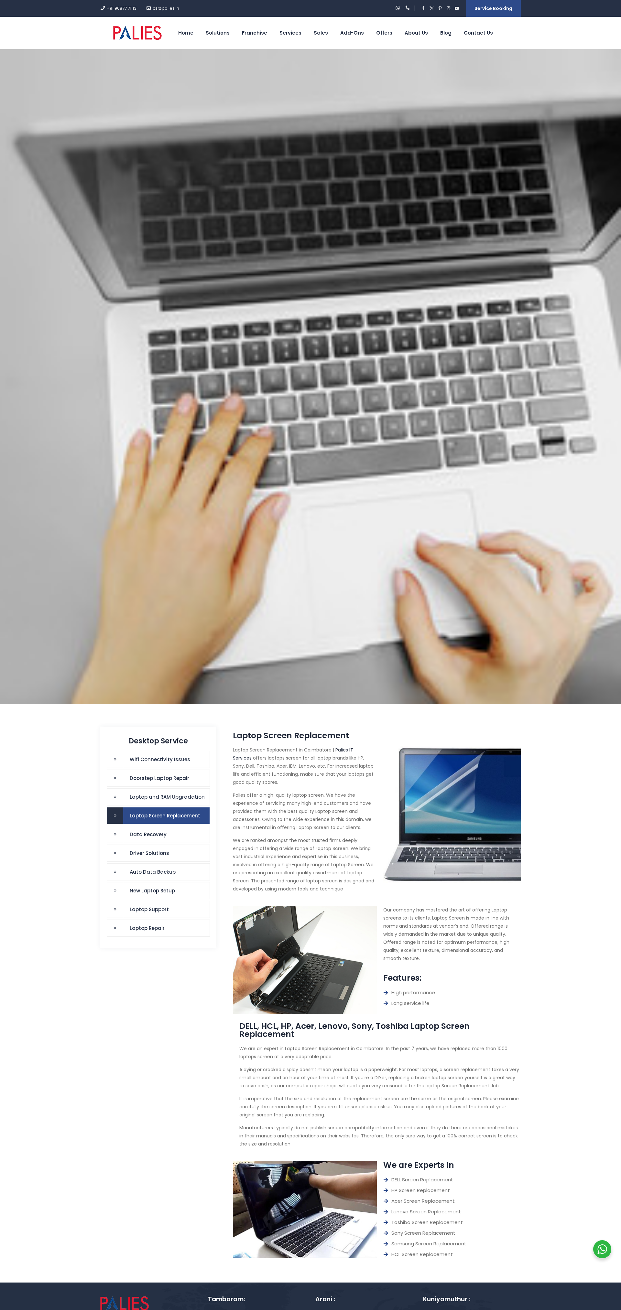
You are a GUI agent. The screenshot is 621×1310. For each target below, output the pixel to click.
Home (185, 32)
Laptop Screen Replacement (165, 815)
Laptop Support (149, 909)
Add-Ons (352, 32)
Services (290, 32)
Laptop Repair (147, 928)
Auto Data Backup (153, 871)
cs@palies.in (166, 8)
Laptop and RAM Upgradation (167, 796)
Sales (321, 32)
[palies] (137, 33)
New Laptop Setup (152, 890)
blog (446, 32)
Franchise (254, 32)
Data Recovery (148, 834)
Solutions (218, 32)
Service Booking (493, 8)
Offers (384, 32)
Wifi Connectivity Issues (160, 759)
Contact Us (478, 32)
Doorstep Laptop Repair (159, 778)
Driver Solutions (149, 853)
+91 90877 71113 (121, 8)
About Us (416, 32)
